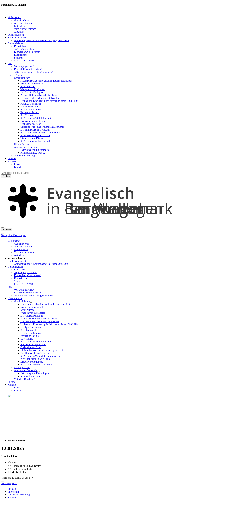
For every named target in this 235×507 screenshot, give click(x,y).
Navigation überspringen (13, 235)
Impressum (13, 491)
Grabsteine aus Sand (30, 124)
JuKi (10, 63)
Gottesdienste (21, 26)
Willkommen (14, 17)
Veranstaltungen (16, 34)
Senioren (18, 57)
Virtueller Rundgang (24, 155)
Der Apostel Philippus (31, 92)
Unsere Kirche (15, 75)
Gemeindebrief (21, 20)
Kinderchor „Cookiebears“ (27, 52)
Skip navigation (9, 483)
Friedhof (12, 158)
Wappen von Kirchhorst (32, 89)
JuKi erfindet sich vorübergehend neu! (33, 72)
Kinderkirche (20, 54)
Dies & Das (20, 46)
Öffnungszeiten (22, 144)
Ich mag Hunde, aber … (32, 152)
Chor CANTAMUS (24, 60)
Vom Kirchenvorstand (25, 29)
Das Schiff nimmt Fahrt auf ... (29, 69)
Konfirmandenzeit (17, 37)
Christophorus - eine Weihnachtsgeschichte (42, 126)
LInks (17, 164)
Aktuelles (19, 31)
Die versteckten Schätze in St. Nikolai (39, 98)
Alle (13, 462)
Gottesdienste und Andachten (26, 465)
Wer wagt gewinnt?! (24, 66)
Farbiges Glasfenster (30, 103)
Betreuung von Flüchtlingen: (34, 149)
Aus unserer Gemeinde (25, 147)
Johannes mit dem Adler (32, 83)
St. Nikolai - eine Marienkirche (36, 141)
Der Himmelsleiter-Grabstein (35, 129)
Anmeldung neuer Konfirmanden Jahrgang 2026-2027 (41, 40)
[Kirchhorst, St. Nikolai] (117, 223)
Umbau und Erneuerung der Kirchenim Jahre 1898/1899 (49, 100)
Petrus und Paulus (29, 112)
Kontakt (12, 161)
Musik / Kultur (19, 472)
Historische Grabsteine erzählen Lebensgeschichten (46, 80)
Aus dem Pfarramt (23, 23)
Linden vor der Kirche (31, 138)
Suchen (6, 176)
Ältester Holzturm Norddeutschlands (38, 95)
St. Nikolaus (26, 115)
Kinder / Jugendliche (22, 469)
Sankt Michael (27, 86)
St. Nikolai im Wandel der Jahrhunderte (40, 132)
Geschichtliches (22, 77)
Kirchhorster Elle (29, 106)
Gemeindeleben (16, 43)
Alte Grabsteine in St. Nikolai (35, 135)
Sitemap (12, 488)
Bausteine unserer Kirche (33, 121)
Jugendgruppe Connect (25, 49)
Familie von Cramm (30, 109)
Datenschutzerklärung (19, 494)
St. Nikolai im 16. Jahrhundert (35, 118)
